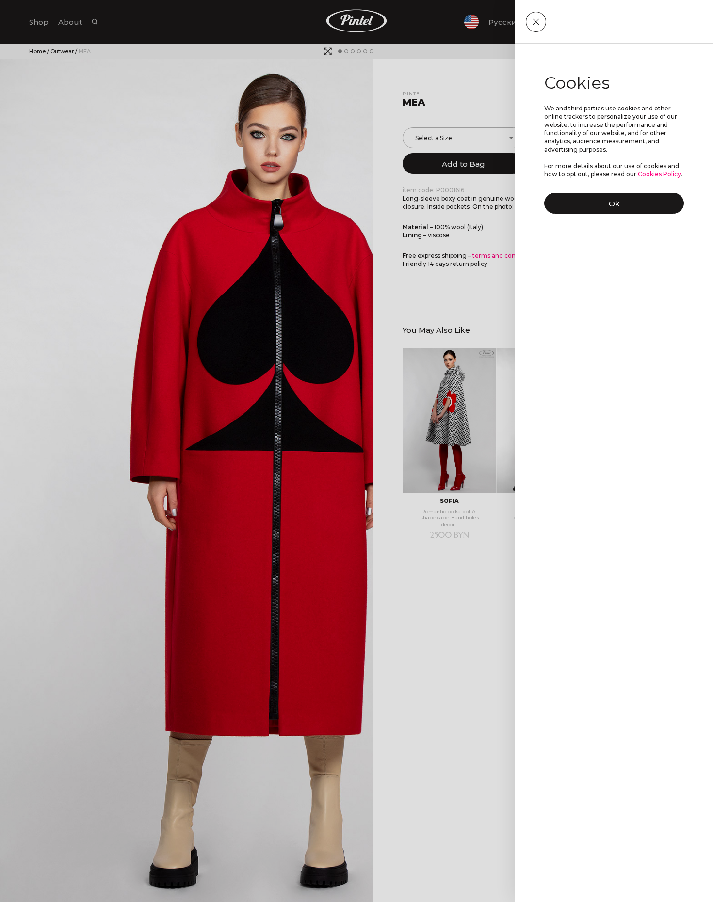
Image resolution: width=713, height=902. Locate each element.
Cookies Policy (659, 174)
